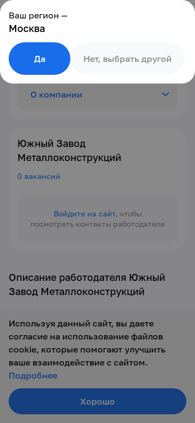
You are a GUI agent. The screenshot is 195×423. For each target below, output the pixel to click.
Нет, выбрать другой (127, 58)
